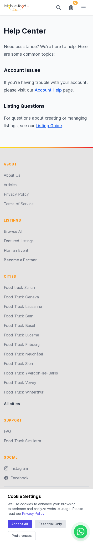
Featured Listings (19, 240)
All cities (12, 403)
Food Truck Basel (19, 325)
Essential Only (50, 524)
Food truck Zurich (19, 287)
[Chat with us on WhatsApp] (80, 531)
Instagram (19, 468)
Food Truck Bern (18, 316)
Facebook (19, 478)
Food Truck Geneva (21, 297)
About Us (12, 175)
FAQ (7, 431)
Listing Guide (49, 125)
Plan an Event (16, 250)
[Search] (58, 7)
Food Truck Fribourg (22, 344)
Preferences (22, 536)
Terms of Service (19, 203)
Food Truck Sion (18, 363)
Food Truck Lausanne (23, 306)
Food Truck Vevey (20, 382)
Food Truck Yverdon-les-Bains (31, 373)
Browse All (13, 231)
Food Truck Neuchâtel (23, 354)
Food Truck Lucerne (21, 335)
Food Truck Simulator (22, 440)
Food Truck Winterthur (23, 392)
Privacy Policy (16, 194)
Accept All (19, 524)
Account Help (48, 89)
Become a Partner (20, 259)
